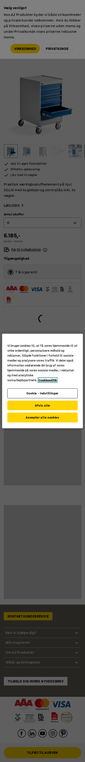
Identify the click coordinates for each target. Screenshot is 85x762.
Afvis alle (42, 405)
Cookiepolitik (47, 380)
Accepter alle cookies (42, 417)
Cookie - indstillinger (42, 393)
